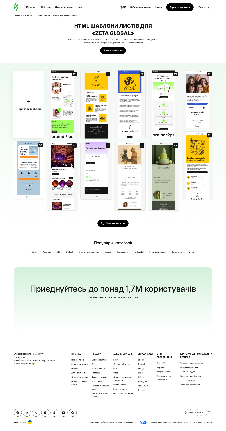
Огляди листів (119, 385)
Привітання (176, 252)
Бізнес (108, 252)
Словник (117, 373)
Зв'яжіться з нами (79, 364)
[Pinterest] (73, 413)
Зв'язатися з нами (140, 7)
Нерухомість (122, 252)
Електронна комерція (89, 252)
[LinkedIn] (27, 413)
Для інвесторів (78, 373)
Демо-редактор (99, 360)
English (141, 360)
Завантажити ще (115, 223)
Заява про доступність (190, 385)
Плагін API (161, 363)
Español (141, 373)
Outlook (69, 252)
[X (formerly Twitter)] (36, 413)
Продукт (31, 7)
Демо (201, 7)
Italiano (141, 377)
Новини (74, 368)
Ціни (79, 7)
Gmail (34, 252)
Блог (115, 360)
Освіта (116, 368)
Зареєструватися (180, 7)
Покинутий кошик (157, 252)
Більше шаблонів (113, 50)
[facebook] (18, 413)
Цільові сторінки (99, 377)
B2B (59, 252)
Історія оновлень (164, 372)
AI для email (97, 381)
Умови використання (189, 367)
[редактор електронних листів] (16, 7)
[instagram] (45, 413)
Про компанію (77, 360)
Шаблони (46, 7)
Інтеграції (96, 373)
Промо (191, 252)
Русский (142, 390)
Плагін (94, 364)
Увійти (158, 7)
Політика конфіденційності (192, 363)
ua (124, 7)
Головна (18, 16)
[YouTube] (63, 413)
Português (142, 381)
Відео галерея (120, 389)
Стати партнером (79, 377)
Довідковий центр (121, 364)
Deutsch (141, 364)
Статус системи (187, 380)
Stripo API (161, 367)
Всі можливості (98, 368)
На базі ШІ (139, 252)
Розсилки (47, 252)
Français (141, 368)
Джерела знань (64, 7)
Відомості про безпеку (190, 376)
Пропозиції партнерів (123, 393)
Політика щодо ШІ (188, 372)
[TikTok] (54, 413)
